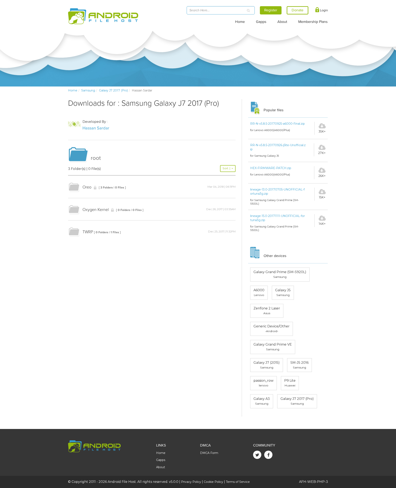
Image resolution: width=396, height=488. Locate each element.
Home (240, 22)
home (72, 90)
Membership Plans (313, 22)
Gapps (261, 22)
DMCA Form (209, 453)
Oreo (86, 187)
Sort (226, 168)
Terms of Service (238, 482)
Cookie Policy (213, 482)
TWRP (87, 232)
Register (270, 10)
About (282, 22)
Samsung (88, 90)
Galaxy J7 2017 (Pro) (113, 90)
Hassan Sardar (95, 128)
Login (323, 10)
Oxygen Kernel (95, 209)
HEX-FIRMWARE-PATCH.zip (270, 168)
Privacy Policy (191, 482)
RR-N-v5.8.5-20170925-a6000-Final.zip (277, 124)
